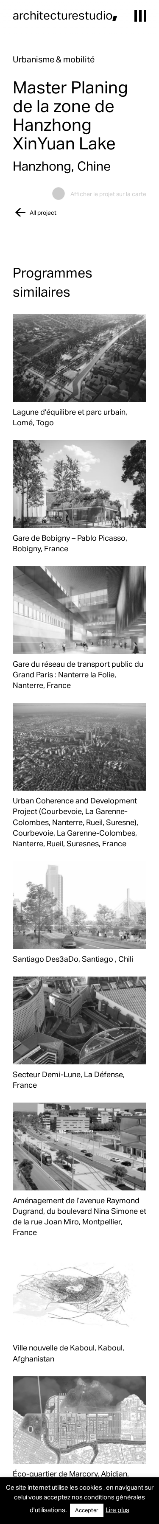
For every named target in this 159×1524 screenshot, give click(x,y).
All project (43, 212)
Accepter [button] (86, 1510)
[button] (140, 16)
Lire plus (117, 1509)
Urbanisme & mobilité (54, 59)
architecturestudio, (65, 14)
